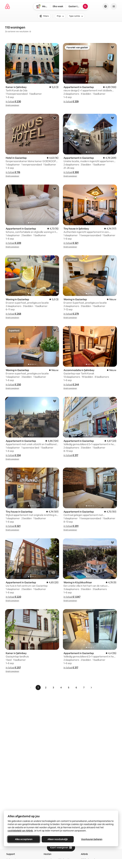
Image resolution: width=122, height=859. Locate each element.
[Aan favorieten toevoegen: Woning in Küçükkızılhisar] (112, 542)
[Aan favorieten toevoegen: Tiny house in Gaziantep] (54, 471)
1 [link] (38, 687)
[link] (31, 687)
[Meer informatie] (30, 32)
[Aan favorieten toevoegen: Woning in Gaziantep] (54, 259)
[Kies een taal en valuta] (105, 6)
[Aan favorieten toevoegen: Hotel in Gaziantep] (54, 117)
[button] (13, 101)
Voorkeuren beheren (91, 839)
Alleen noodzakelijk (57, 839)
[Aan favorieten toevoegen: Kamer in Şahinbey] (54, 47)
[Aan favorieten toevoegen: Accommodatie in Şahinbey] (112, 330)
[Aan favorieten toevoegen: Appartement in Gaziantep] (112, 47)
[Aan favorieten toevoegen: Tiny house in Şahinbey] (112, 188)
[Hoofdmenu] (114, 6)
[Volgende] (91, 687)
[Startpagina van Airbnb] (7, 6)
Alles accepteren (23, 839)
